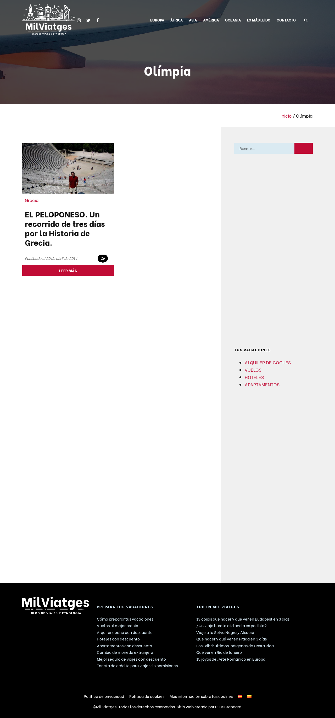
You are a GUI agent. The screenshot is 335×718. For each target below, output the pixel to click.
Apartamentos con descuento (124, 645)
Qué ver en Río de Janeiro (219, 652)
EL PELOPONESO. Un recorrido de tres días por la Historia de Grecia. (65, 228)
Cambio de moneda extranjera (125, 652)
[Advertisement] (273, 250)
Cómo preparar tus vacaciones (125, 619)
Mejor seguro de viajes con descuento (131, 659)
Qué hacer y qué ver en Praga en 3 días (231, 639)
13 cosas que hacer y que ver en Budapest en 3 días (242, 619)
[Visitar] (79, 19)
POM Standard (228, 706)
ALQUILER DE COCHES (268, 362)
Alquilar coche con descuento (125, 632)
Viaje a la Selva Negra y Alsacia (225, 632)
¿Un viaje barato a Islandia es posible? (231, 625)
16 (103, 258)
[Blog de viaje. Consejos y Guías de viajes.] (48, 19)
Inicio (286, 115)
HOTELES (254, 377)
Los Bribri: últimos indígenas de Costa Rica (235, 645)
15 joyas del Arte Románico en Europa (230, 659)
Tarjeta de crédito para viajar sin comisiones (137, 665)
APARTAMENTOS (262, 384)
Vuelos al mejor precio (117, 625)
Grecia (32, 200)
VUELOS (253, 369)
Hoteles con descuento (118, 639)
